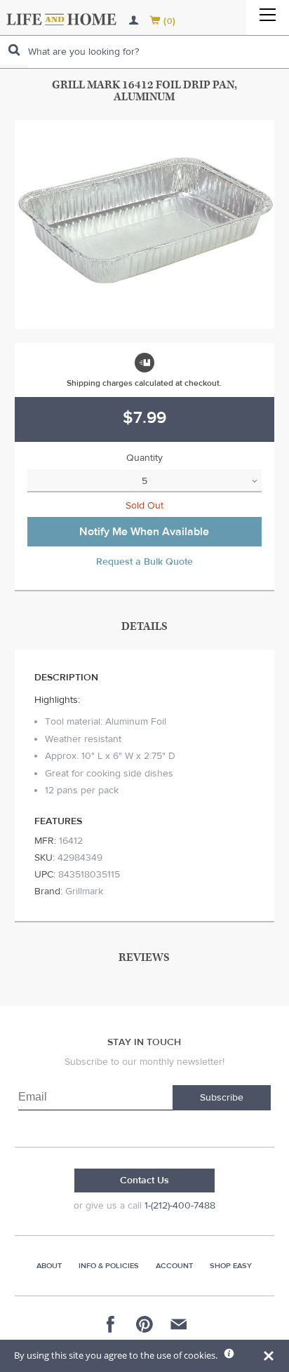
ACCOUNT (174, 1266)
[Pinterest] (144, 1324)
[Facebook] (111, 1324)
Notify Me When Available (144, 532)
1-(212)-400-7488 (179, 1205)
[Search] (14, 50)
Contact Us (144, 1180)
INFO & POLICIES (109, 1266)
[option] (145, 224)
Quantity (144, 458)
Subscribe (221, 1097)
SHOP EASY (231, 1266)
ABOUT (49, 1266)
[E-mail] (178, 1324)
